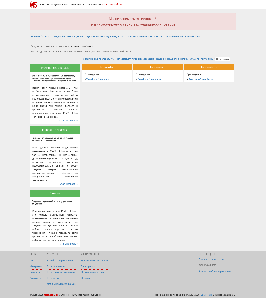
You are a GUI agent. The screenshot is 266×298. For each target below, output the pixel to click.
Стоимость (35, 278)
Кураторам (53, 278)
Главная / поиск (40, 36)
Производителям (56, 266)
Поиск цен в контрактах (211, 259)
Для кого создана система (95, 260)
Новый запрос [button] (222, 59)
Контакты (35, 272)
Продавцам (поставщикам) (61, 272)
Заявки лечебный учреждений (215, 271)
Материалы (36, 266)
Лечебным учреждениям (60, 260)
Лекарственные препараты (145, 36)
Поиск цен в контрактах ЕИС (183, 36)
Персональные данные (93, 272)
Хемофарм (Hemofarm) (98, 79)
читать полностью (68, 120)
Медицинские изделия (68, 36)
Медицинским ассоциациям (61, 283)
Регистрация (88, 266)
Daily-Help (206, 294)
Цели (32, 260)
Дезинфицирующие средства (105, 36)
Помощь (85, 278)
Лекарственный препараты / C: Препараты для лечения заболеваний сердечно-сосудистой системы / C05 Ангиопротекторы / (148, 59)
